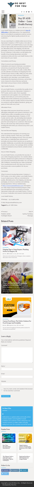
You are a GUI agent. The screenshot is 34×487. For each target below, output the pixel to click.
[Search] (31, 12)
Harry (20, 27)
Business (21, 15)
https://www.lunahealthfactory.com (13, 185)
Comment (4, 345)
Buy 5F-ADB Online (11, 205)
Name (3, 366)
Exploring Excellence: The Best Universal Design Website (24, 458)
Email (3, 373)
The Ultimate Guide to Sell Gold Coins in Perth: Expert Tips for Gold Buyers (8, 458)
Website (3, 381)
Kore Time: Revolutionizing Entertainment (6, 447)
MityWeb (13, 485)
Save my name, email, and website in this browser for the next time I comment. (18, 389)
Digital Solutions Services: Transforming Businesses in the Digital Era (25, 447)
